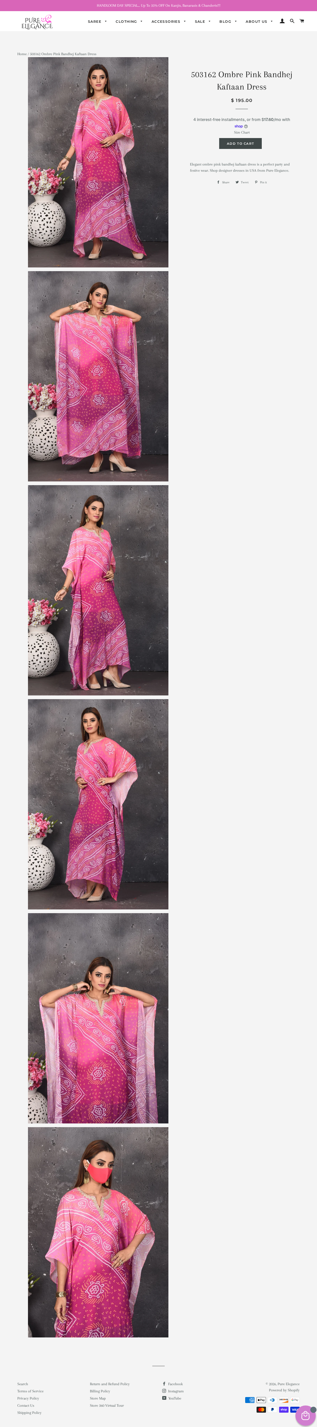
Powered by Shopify (284, 1390)
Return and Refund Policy (110, 1384)
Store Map (98, 1398)
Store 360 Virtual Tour (107, 1405)
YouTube (174, 1398)
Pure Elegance (289, 1384)
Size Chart (242, 132)
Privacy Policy (28, 1398)
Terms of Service (30, 1391)
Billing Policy (100, 1391)
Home (22, 54)
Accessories (167, 21)
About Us (257, 21)
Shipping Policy (29, 1412)
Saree (95, 21)
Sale (201, 21)
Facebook (175, 1384)
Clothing (127, 21)
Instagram (175, 1391)
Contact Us (25, 1405)
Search (22, 1384)
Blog (226, 21)
